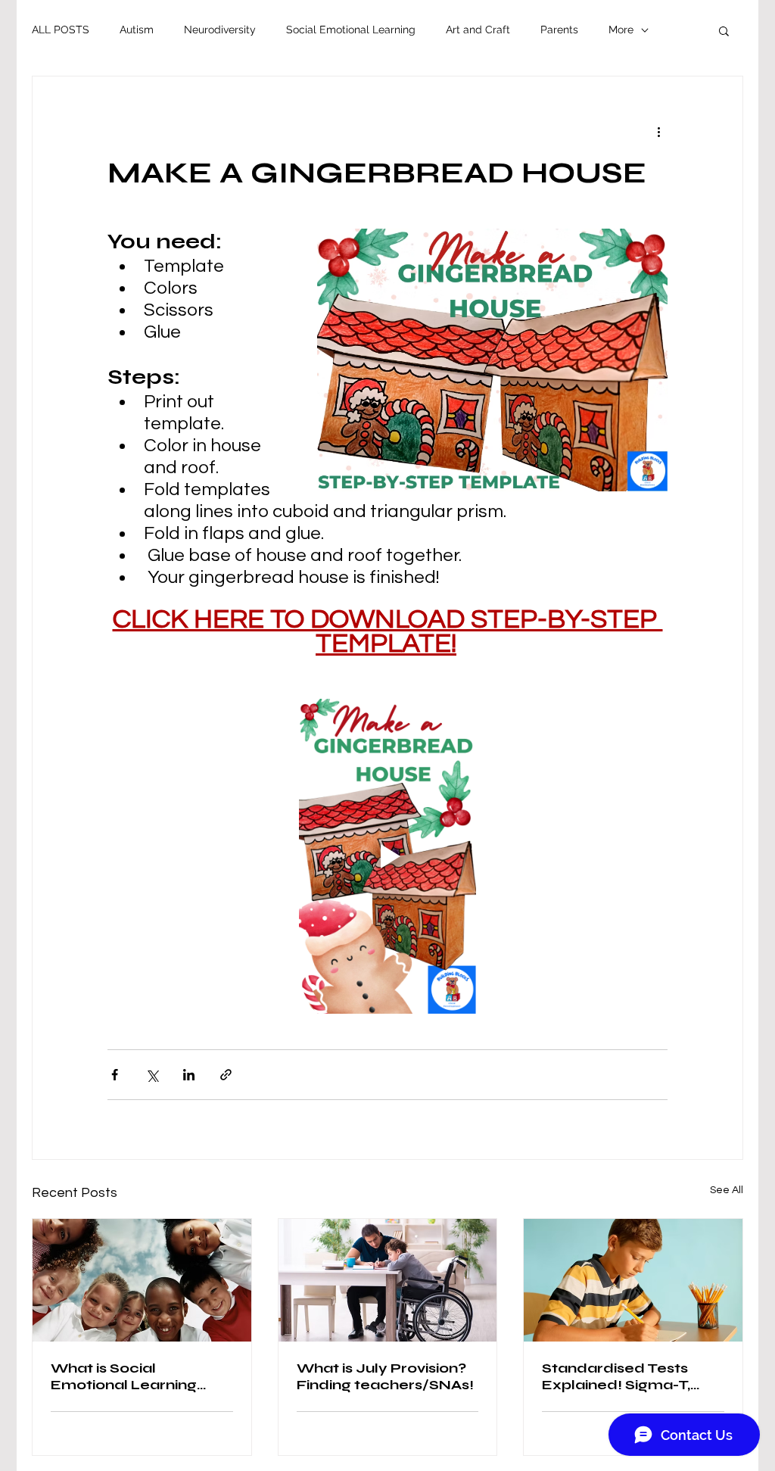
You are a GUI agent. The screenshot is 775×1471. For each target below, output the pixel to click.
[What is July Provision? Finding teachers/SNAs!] (388, 1280)
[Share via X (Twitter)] (152, 1074)
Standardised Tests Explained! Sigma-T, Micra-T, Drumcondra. (623, 1376)
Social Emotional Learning (351, 29)
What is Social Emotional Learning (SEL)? (124, 1376)
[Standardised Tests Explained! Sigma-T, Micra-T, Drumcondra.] (633, 1280)
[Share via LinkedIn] (189, 1074)
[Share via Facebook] (114, 1074)
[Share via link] (226, 1074)
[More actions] (658, 131)
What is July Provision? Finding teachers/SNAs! (385, 1376)
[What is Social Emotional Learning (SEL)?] (142, 1280)
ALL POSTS (60, 29)
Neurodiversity (220, 29)
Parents (559, 29)
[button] (724, 30)
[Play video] (387, 856)
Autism (137, 29)
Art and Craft (478, 29)
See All (726, 1190)
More (620, 29)
